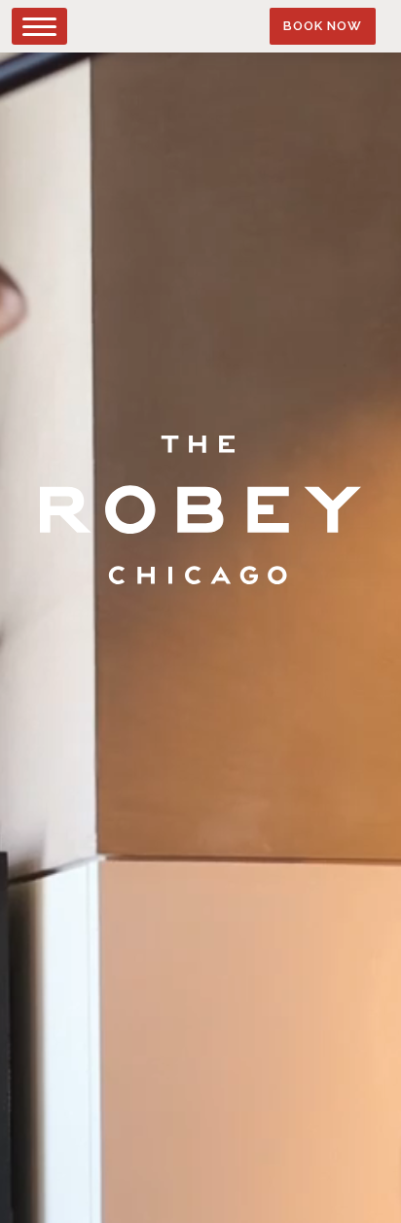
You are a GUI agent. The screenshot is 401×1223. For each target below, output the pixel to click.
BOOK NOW (322, 24)
